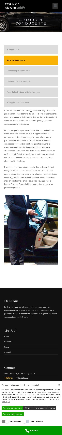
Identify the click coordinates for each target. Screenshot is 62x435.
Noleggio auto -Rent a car (18, 102)
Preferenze (37, 421)
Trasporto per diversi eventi (19, 71)
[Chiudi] (59, 385)
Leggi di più (6, 402)
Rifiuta (28, 408)
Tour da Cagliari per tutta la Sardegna (23, 92)
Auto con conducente (16, 60)
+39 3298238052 (21, 378)
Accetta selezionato (12, 408)
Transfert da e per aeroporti (19, 81)
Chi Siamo (8, 342)
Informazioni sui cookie (44, 408)
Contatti (7, 352)
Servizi (7, 347)
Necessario (15, 421)
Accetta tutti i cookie (12, 414)
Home (6, 336)
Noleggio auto (13, 49)
